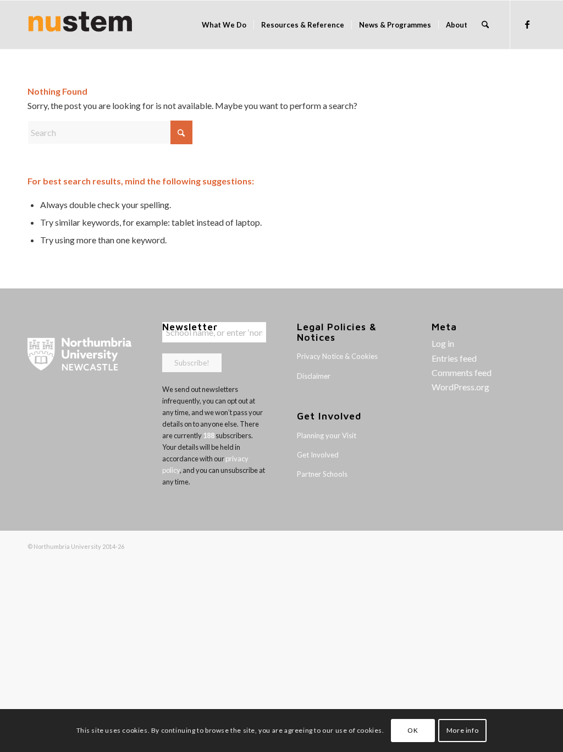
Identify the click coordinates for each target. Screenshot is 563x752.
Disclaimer (313, 376)
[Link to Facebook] (527, 24)
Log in (443, 343)
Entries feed (454, 358)
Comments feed (462, 372)
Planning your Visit (326, 435)
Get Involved (318, 454)
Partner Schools (322, 474)
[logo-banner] (80, 25)
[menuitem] (224, 25)
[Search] (485, 25)
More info (462, 730)
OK (412, 730)
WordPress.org (460, 387)
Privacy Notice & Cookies (337, 356)
